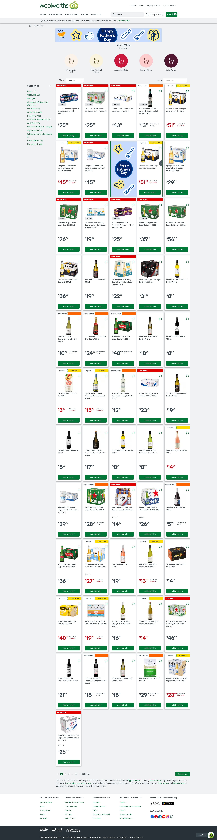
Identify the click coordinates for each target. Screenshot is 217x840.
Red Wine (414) (33, 108)
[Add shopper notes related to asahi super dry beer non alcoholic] (133, 490)
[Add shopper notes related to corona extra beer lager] (187, 91)
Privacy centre (122, 837)
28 (76, 774)
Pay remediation (109, 837)
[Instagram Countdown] (167, 816)
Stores (141, 5)
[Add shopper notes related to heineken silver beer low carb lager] (106, 91)
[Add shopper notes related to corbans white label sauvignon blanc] (160, 433)
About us (123, 802)
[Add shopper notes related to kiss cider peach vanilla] (79, 376)
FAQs (95, 810)
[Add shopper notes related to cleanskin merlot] (187, 319)
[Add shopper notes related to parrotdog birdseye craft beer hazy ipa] (106, 604)
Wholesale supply (126, 818)
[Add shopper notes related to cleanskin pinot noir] (79, 433)
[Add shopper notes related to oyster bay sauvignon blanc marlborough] (106, 376)
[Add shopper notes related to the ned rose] (133, 547)
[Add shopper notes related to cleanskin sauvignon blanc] (187, 262)
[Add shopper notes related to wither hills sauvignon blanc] (160, 547)
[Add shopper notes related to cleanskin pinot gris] (133, 433)
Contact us (97, 818)
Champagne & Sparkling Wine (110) (37, 103)
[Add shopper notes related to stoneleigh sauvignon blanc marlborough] (133, 376)
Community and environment (130, 806)
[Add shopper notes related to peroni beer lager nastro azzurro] (160, 376)
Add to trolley (68, 135)
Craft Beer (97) (33, 95)
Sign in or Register (169, 5)
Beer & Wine (39, 26)
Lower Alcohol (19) (35, 140)
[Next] (79, 774)
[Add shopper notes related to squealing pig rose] (187, 433)
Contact (133, 5)
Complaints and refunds (101, 814)
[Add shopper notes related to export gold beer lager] (79, 604)
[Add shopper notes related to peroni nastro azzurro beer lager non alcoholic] (79, 718)
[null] (124, 169)
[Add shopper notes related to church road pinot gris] (160, 319)
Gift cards (68, 814)
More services (70, 818)
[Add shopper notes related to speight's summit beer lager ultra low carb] (79, 148)
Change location (123, 20)
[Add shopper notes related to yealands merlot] (187, 490)
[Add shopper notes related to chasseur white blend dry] (160, 661)
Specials (71, 80)
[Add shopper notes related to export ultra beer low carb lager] (133, 91)
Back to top (183, 774)
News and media (126, 814)
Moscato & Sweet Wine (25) (38, 119)
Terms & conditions (136, 837)
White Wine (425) (34, 112)
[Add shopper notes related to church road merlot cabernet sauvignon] (106, 661)
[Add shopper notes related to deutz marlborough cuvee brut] (106, 319)
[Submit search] (113, 14)
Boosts (42, 814)
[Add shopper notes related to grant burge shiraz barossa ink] (79, 661)
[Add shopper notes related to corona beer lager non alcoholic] (106, 547)
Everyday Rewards (153, 5)
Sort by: (159, 80)
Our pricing (43, 818)
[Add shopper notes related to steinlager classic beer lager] (133, 319)
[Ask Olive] (210, 835)
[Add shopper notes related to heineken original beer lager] (79, 205)
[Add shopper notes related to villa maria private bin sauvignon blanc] (133, 604)
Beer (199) (31, 91)
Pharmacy (68, 810)
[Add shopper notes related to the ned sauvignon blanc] (187, 376)
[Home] (30, 25)
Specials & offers (46, 802)
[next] (160, 163)
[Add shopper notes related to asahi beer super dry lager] (160, 262)
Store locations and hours (74, 802)
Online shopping (71, 806)
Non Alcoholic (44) (34, 144)
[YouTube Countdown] (163, 816)
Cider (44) (31, 98)
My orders (96, 802)
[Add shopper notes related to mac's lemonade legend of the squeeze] (79, 91)
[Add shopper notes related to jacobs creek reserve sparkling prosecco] (106, 433)
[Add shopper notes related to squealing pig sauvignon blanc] (160, 604)
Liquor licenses (95, 837)
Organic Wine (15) (34, 130)
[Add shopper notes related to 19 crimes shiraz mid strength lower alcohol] (160, 91)
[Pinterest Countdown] (156, 816)
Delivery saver (45, 810)
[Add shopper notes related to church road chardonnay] (133, 661)
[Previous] (58, 774)
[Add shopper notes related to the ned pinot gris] (106, 262)
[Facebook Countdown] (152, 816)
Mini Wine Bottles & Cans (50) (39, 127)
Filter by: (62, 80)
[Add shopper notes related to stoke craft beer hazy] (187, 547)
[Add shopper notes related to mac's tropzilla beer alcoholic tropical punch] (133, 205)
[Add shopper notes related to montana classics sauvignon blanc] (79, 319)
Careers (122, 810)
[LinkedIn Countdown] (160, 816)
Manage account (99, 806)
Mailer (42, 806)
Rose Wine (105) (34, 116)
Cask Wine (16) (33, 123)
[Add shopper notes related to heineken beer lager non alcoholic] (160, 490)
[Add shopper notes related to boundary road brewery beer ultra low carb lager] (106, 205)
